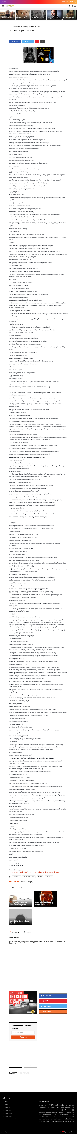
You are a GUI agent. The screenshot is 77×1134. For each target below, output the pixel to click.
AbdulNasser (57, 1119)
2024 (7, 1105)
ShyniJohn (49, 877)
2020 (7, 1114)
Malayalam (16, 27)
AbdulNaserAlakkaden (44, 1119)
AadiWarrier (42, 1107)
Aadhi (69, 1105)
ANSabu (61, 1105)
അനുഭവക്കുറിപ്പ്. (27, 882)
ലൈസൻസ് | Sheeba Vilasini (68, 17)
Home (4, 2)
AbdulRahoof (46, 1121)
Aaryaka (59, 1110)
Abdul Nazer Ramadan (45, 1114)
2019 (7, 1117)
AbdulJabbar (68, 1116)
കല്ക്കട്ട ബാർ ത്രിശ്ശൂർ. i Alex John (53, 17)
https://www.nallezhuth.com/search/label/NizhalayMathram (34, 872)
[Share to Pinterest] (37, 41)
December (10, 1119)
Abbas (41, 1112)
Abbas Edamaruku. (51, 1112)
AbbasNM (68, 1112)
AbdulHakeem (58, 1116)
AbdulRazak (71, 1121)
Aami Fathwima (65, 1107)
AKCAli (51, 1105)
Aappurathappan (43, 1110)
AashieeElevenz (67, 1110)
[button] (4, 1)
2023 (7, 1108)
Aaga (53, 1107)
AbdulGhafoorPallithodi (45, 1116)
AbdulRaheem (69, 1119)
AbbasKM (61, 1112)
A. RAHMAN (42, 1105)
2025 (7, 1102)
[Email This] (42, 41)
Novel (38, 27)
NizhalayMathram (28, 27)
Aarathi (52, 1110)
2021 (7, 1111)
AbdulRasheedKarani (58, 1121)
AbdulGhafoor (64, 1114)
